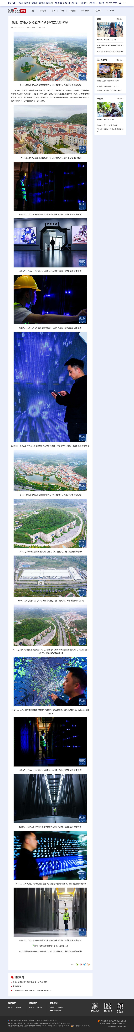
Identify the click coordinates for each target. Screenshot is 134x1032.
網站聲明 (52, 1007)
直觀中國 (73, 11)
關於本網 (10, 1007)
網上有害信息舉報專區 (56, 1010)
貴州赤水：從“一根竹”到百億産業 (107, 125)
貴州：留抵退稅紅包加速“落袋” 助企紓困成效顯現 (30, 982)
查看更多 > (120, 19)
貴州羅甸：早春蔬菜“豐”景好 (105, 119)
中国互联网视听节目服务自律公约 (17, 1026)
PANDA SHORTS (111, 3)
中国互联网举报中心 (16, 1020)
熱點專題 (98, 11)
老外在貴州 (85, 11)
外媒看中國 (66, 3)
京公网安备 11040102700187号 (81, 1026)
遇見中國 (74, 3)
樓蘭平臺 (101, 3)
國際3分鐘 (42, 3)
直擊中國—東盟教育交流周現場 (106, 40)
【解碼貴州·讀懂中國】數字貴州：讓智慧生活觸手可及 (32, 990)
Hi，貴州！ (111, 11)
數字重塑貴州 (17, 986)
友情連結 (60, 1007)
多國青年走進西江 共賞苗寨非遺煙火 (108, 81)
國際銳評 (34, 3)
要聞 (32, 11)
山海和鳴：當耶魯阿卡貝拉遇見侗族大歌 (109, 90)
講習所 (21, 3)
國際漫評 (27, 3)
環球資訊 (31, 1007)
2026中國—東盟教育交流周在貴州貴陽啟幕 (110, 51)
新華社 (33, 27)
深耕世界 (83, 3)
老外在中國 (58, 3)
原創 (53, 11)
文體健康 (92, 3)
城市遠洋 (42, 11)
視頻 (62, 11)
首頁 (9, 3)
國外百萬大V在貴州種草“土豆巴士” (107, 86)
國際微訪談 (49, 3)
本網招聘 (18, 1007)
